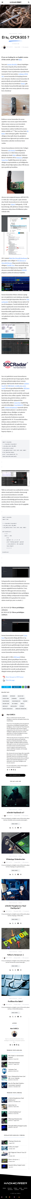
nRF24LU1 (5, 706)
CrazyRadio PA (18, 405)
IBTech (17, 742)
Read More (15, 823)
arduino (5, 696)
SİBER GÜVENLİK (13, 33)
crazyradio (6, 701)
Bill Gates (26, 388)
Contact (16, 1189)
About (22, 1189)
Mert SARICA (9, 47)
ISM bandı (17, 657)
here (20, 59)
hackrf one (6, 703)
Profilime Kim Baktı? (15, 1001)
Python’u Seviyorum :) (15, 954)
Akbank (11, 742)
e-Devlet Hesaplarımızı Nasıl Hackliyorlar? (15, 907)
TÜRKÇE (20, 33)
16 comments (25, 47)
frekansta (19, 157)
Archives (10, 1189)
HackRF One (10, 265)
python (22, 706)
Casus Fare (5, 160)
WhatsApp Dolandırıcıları (15, 859)
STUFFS (25, 1188)
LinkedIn (18, 767)
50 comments (26, 958)
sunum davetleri (12, 64)
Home (4, 1188)
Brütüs (23, 83)
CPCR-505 (22, 698)
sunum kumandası (8, 708)
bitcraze (12, 696)
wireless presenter (21, 708)
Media (20, 1188)
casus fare (6, 698)
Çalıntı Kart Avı (12, 1105)
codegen (14, 698)
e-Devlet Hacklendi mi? (15, 812)
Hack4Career (15, 2)
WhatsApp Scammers (14, 1062)
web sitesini (11, 150)
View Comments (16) (14, 775)
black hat (20, 696)
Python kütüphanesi (11, 407)
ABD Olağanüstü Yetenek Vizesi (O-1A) (17, 1153)
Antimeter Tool (12, 1069)
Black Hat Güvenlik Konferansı (18, 258)
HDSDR (24, 270)
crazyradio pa (16, 701)
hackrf (25, 701)
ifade (14, 155)
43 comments (26, 1004)
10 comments (25, 815)
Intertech (14, 741)
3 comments (26, 911)
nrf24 (22, 703)
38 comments (26, 862)
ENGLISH (10, 1188)
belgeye (13, 204)
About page (23, 765)
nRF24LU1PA (14, 706)
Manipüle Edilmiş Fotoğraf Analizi (17, 1126)
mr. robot (15, 703)
